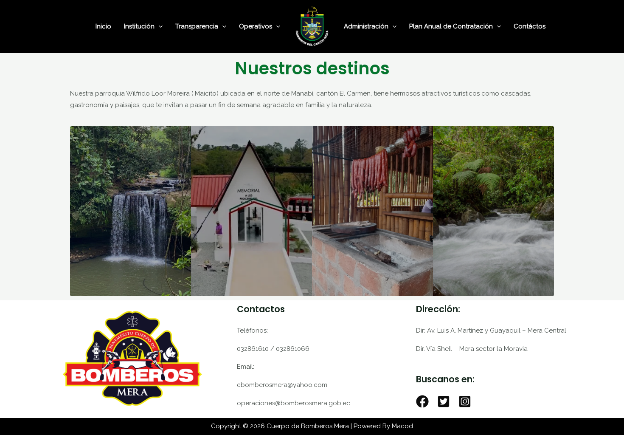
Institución (139, 26)
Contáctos (529, 26)
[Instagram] (464, 401)
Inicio (103, 26)
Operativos (255, 26)
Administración (366, 26)
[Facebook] (422, 401)
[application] (159, 26)
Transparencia (196, 26)
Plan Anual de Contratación (451, 26)
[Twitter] (443, 401)
